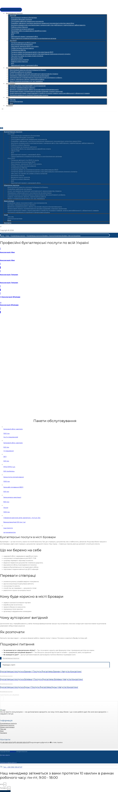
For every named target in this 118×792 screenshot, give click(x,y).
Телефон (4, 788)
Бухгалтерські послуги (11, 658)
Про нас (3, 729)
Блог (2, 731)
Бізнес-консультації (7, 727)
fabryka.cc (13, 751)
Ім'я (1, 784)
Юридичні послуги (7, 725)
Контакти (3, 733)
